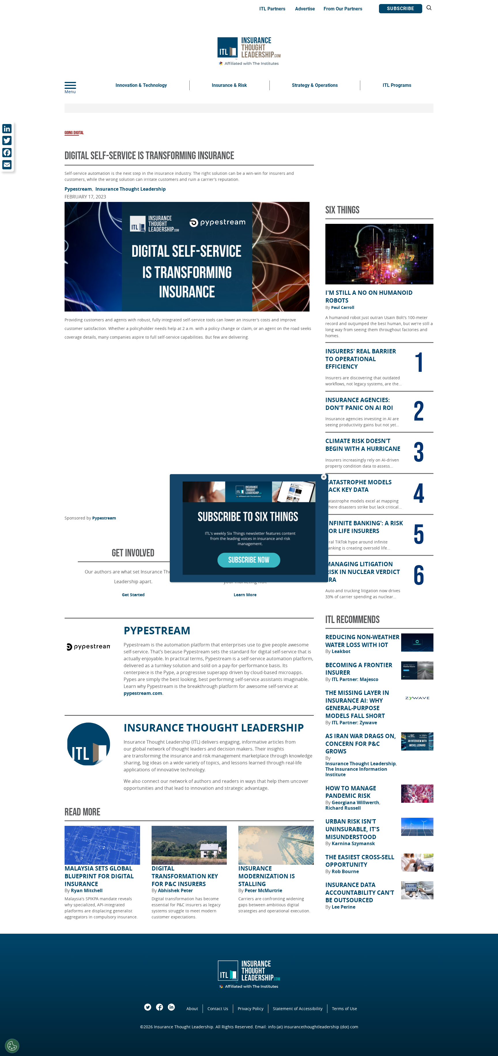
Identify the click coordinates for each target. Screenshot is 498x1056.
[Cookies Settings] (12, 1046)
